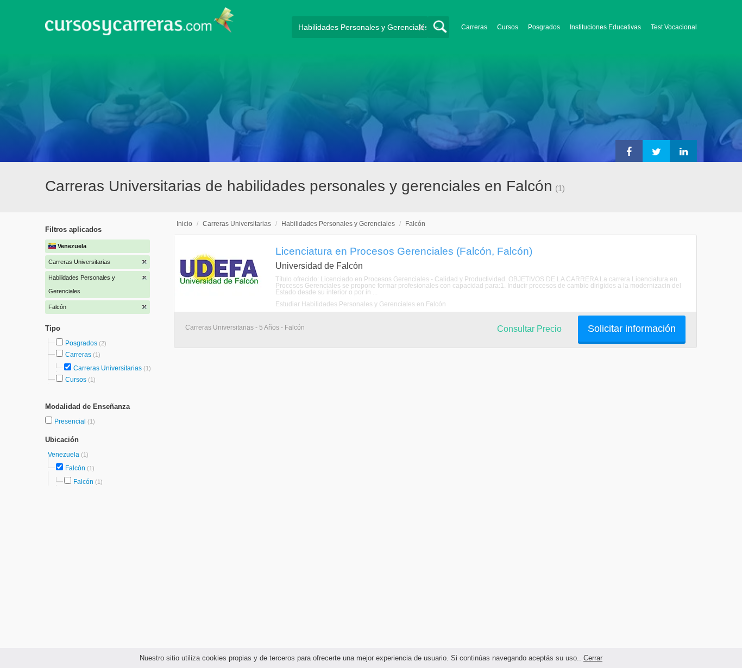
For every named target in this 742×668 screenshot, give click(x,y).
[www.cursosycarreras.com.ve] (139, 24)
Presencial (70, 421)
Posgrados (544, 27)
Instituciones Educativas (605, 27)
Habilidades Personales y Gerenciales (338, 224)
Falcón (75, 468)
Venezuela (64, 454)
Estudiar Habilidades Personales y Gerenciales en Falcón (360, 304)
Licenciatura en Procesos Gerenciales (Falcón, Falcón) (403, 251)
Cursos (507, 27)
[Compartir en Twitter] (656, 151)
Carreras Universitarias (107, 368)
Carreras (474, 27)
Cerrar (592, 658)
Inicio (184, 224)
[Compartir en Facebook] (629, 151)
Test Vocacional (674, 27)
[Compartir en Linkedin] (683, 151)
